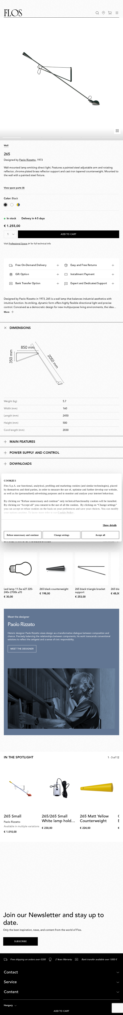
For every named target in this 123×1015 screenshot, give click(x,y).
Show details (110, 525)
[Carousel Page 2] (31, 137)
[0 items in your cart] (110, 13)
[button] (97, 13)
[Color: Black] (5, 204)
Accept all (100, 535)
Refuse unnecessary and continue (23, 535)
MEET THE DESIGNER (22, 649)
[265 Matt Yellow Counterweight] (97, 788)
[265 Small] (21, 788)
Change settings (61, 535)
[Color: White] (11, 204)
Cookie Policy (66, 512)
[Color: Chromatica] (18, 204)
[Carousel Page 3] (51, 137)
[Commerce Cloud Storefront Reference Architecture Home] (13, 12)
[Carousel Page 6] (111, 137)
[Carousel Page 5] (91, 137)
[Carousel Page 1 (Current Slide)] (12, 137)
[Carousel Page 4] (71, 137)
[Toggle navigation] (117, 13)
